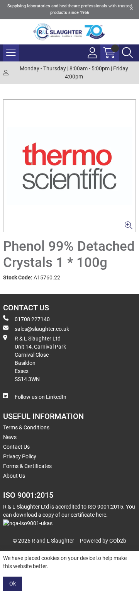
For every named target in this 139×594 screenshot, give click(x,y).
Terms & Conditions (26, 427)
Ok (12, 583)
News (10, 437)
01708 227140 (32, 319)
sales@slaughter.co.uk (42, 329)
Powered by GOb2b (103, 541)
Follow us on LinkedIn (40, 397)
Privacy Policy (19, 456)
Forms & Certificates (27, 466)
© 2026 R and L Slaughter (43, 541)
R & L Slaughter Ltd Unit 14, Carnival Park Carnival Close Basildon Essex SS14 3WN (40, 358)
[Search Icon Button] (127, 52)
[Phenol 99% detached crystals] (69, 165)
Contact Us (16, 447)
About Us (14, 476)
